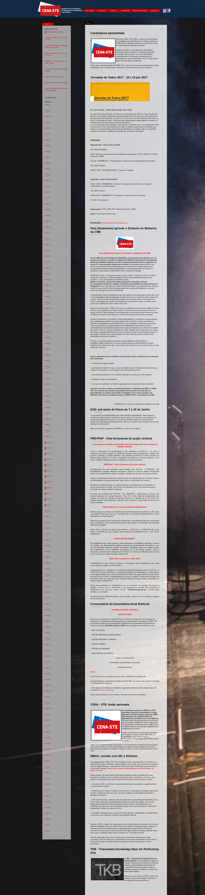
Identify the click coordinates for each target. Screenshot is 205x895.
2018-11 (47, 384)
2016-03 (47, 563)
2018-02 (47, 430)
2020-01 (47, 320)
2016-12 (47, 510)
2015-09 (47, 598)
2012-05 (47, 801)
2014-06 (47, 662)
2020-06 (47, 291)
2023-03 (47, 174)
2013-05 (47, 732)
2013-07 (47, 720)
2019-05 (47, 349)
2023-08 (47, 163)
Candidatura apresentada (54, 32)
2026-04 (47, 105)
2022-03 (47, 215)
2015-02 (47, 633)
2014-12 (47, 644)
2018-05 (47, 413)
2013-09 (47, 708)
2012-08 (47, 784)
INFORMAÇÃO (125, 10)
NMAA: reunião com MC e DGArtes (56, 82)
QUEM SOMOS (90, 10)
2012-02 (47, 819)
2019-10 (47, 332)
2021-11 (47, 238)
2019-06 (47, 343)
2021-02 (47, 279)
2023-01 (47, 180)
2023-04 (47, 169)
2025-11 (47, 110)
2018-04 (47, 419)
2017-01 (49, 505)
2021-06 (47, 262)
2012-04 (47, 807)
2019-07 (47, 337)
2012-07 (47, 790)
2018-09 (47, 396)
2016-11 (47, 516)
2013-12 (47, 691)
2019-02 (47, 366)
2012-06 (47, 796)
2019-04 (47, 355)
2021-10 (47, 244)
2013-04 (47, 737)
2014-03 (47, 673)
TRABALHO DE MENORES (139, 10)
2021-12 (47, 233)
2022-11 (47, 192)
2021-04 (47, 268)
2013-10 (47, 702)
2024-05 (47, 140)
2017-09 (49, 459)
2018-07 (47, 401)
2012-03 (47, 813)
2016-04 (47, 557)
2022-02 (47, 221)
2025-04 (47, 134)
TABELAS (113, 10)
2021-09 (47, 250)
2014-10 (47, 650)
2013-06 (47, 726)
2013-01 (47, 755)
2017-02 (49, 499)
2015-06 (47, 615)
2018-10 (47, 390)
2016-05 (47, 551)
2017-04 (49, 488)
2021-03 (47, 273)
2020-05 (47, 297)
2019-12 (47, 326)
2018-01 (47, 436)
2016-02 (47, 569)
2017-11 (49, 448)
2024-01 (47, 157)
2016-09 (47, 528)
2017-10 (49, 454)
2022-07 (47, 198)
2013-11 (47, 697)
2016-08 (47, 534)
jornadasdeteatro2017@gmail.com (115, 223)
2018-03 (47, 425)
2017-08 (49, 465)
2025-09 (47, 116)
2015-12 (47, 580)
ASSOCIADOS (102, 10)
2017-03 (49, 493)
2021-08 (47, 256)
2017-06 (49, 476)
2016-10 (47, 522)
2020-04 (47, 302)
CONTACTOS (154, 10)
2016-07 (47, 540)
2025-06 (47, 128)
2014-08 (47, 656)
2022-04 (47, 209)
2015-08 (47, 604)
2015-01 (47, 638)
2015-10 (47, 592)
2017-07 (49, 471)
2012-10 (47, 772)
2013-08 (47, 714)
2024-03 (47, 145)
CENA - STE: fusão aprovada (54, 77)
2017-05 (49, 482)
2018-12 (47, 378)
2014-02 (47, 679)
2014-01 (47, 685)
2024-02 (47, 151)
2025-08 (47, 122)
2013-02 (47, 749)
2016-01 (47, 574)
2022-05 (47, 204)
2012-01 (47, 825)
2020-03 (47, 308)
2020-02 (47, 314)
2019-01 (47, 372)
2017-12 (49, 442)
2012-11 (47, 766)
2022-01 (47, 227)
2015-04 (47, 621)
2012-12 (47, 761)
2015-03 (47, 627)
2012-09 (47, 778)
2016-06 (47, 545)
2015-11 (47, 586)
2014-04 (47, 668)
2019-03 (47, 361)
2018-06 (47, 407)
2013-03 (47, 743)
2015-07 (47, 609)
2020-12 (47, 285)
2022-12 (47, 186)
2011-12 (47, 830)
